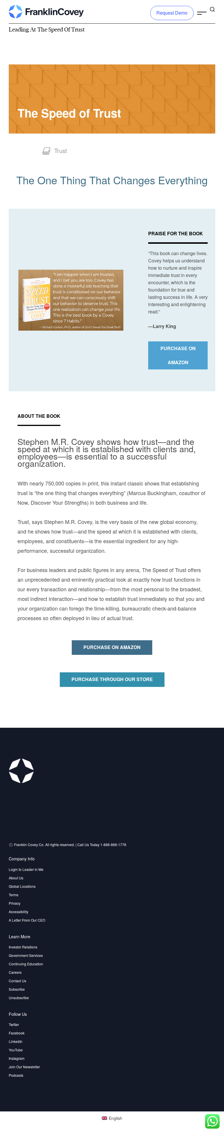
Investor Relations (23, 946)
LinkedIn (15, 1041)
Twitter (14, 1024)
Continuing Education (26, 963)
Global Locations (22, 886)
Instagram (16, 1058)
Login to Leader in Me (26, 869)
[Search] (212, 9)
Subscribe (17, 989)
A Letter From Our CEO (27, 920)
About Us (16, 877)
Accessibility (18, 911)
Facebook (16, 1032)
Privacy (14, 903)
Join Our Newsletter (24, 1066)
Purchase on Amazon (178, 355)
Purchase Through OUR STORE (112, 679)
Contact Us (17, 980)
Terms (13, 894)
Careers (15, 972)
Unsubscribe (19, 997)
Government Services (26, 955)
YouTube (16, 1049)
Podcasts (16, 1075)
